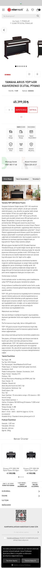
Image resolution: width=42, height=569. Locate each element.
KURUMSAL (6, 491)
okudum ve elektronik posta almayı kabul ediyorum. (22, 539)
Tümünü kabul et (30, 561)
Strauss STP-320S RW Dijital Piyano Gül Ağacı (11, 469)
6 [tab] (26, 66)
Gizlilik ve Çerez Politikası (22, 565)
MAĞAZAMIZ (6, 505)
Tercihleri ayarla (11, 561)
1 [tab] (15, 66)
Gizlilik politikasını (13, 538)
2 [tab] (18, 66)
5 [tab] (24, 66)
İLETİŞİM (5, 500)
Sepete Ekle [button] (21, 110)
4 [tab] (22, 66)
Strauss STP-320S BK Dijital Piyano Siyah (31, 469)
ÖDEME (4, 496)
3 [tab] (20, 66)
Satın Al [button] (33, 110)
